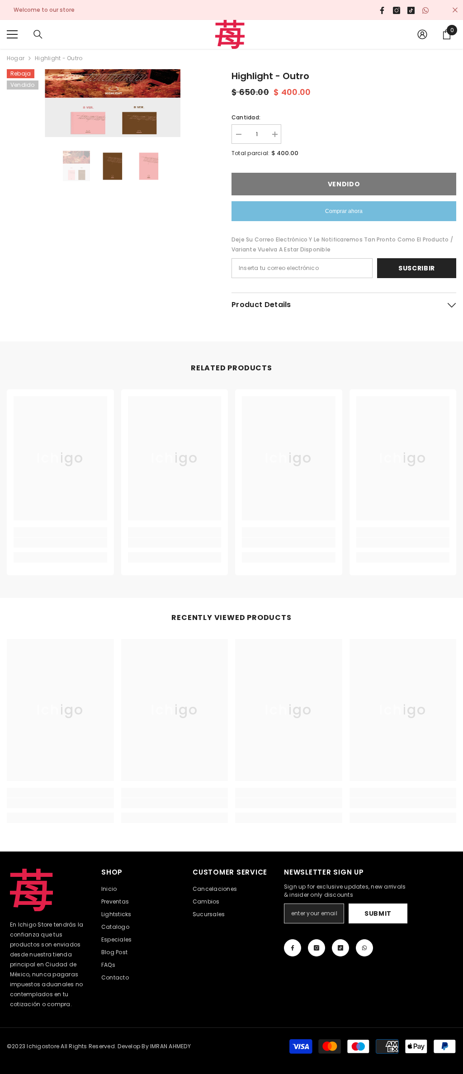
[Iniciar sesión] (422, 34)
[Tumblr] (340, 947)
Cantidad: (246, 117)
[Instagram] (316, 947)
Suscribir (416, 268)
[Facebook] (292, 947)
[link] (60, 543)
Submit (378, 913)
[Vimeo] (364, 947)
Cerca (455, 10)
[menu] (12, 34)
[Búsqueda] (38, 34)
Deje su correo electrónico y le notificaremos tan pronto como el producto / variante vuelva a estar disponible (342, 244)
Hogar (15, 58)
